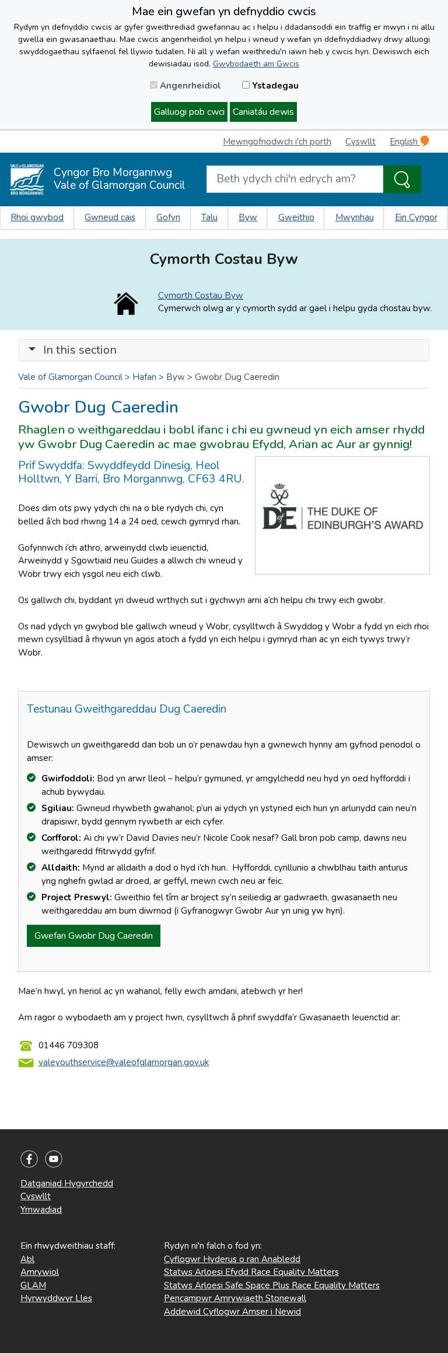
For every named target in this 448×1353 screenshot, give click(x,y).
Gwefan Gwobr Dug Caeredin (93, 935)
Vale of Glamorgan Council (70, 377)
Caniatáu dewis (263, 111)
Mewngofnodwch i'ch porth (277, 141)
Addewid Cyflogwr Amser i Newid (232, 1311)
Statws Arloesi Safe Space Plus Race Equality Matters (272, 1285)
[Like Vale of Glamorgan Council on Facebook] (29, 1158)
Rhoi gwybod (37, 217)
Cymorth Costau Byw (200, 295)
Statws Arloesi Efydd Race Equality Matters (251, 1272)
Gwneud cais (110, 217)
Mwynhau (354, 217)
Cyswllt (360, 141)
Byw (248, 217)
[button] (32, 349)
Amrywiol (39, 1272)
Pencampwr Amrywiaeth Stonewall (235, 1298)
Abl (27, 1259)
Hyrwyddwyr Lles (56, 1298)
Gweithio (296, 217)
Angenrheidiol (189, 85)
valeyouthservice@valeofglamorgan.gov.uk (123, 1062)
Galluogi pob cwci (189, 111)
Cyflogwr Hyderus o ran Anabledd (232, 1259)
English (405, 141)
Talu (209, 217)
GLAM (33, 1285)
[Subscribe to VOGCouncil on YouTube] (53, 1158)
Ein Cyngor (416, 217)
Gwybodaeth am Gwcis (256, 63)
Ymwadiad (41, 1209)
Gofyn (168, 217)
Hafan (144, 377)
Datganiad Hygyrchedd (66, 1183)
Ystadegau (274, 85)
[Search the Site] (402, 179)
